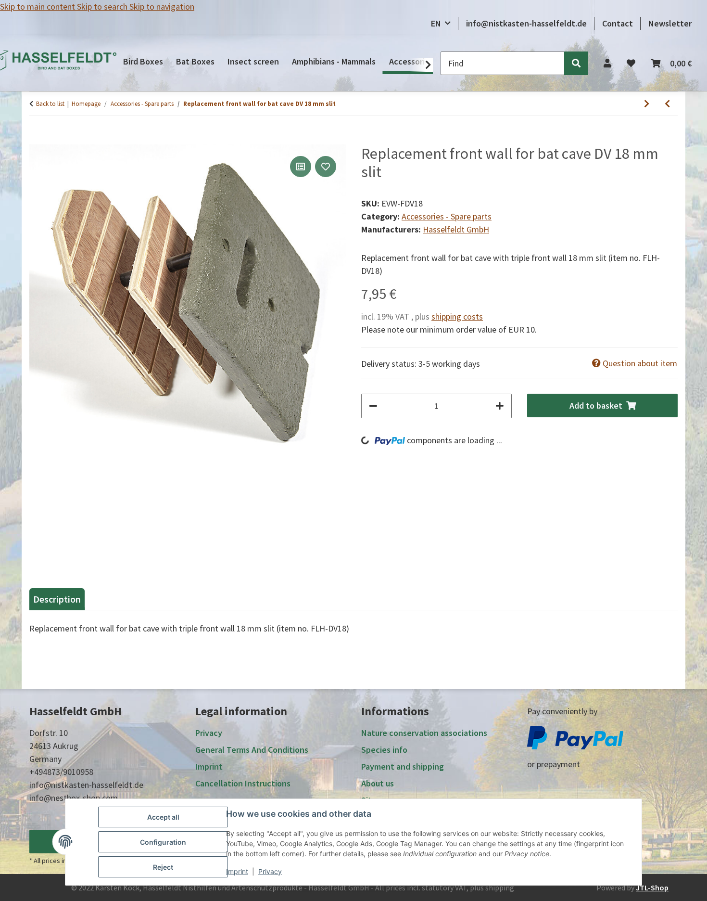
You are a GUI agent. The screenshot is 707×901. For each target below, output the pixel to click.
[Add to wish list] (325, 166)
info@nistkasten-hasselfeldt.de (526, 23)
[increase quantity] (499, 406)
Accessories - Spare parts (447, 216)
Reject (163, 867)
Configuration (163, 842)
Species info (384, 749)
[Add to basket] (37, 139)
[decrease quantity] (373, 406)
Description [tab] (57, 599)
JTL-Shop (652, 887)
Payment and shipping (402, 766)
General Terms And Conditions (251, 749)
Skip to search (103, 6)
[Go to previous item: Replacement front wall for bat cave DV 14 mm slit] (667, 104)
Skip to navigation (161, 6)
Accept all (163, 817)
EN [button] (436, 23)
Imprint (237, 871)
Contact (617, 23)
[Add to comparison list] (300, 166)
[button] (607, 63)
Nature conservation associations (424, 732)
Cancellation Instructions (242, 783)
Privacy (270, 871)
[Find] (576, 63)
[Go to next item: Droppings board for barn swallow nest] (646, 104)
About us (377, 783)
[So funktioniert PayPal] (575, 736)
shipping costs (457, 316)
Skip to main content (38, 6)
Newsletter (670, 23)
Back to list (50, 104)
